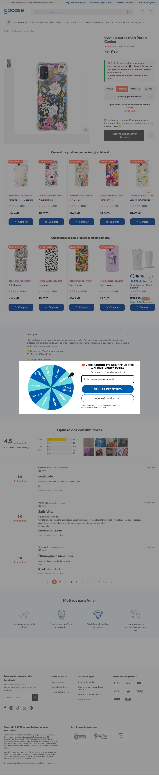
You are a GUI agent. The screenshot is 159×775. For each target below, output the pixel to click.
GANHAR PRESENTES (108, 389)
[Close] (136, 364)
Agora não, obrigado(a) (107, 398)
